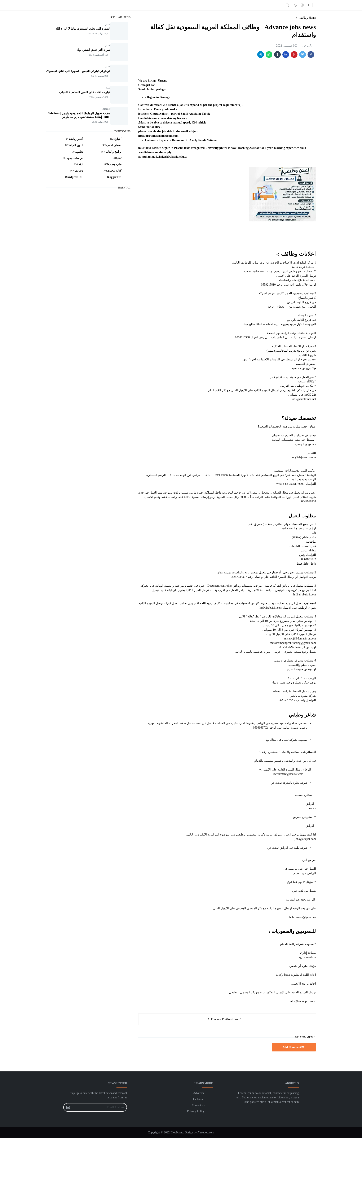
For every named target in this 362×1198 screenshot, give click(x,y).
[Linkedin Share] (285, 54)
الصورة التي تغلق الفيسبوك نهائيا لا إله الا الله (83, 28)
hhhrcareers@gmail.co (302, 917)
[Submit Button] (68, 1107)
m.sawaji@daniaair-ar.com (300, 638)
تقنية (108, 87)
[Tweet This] (302, 54)
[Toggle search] (287, 5)
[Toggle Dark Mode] (295, 5)
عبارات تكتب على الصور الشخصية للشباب (84, 92)
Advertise (198, 1093)
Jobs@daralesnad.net (303, 399)
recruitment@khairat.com (288, 774)
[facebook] (308, 5)
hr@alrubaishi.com (304, 594)
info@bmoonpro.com (302, 1001)
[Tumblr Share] (277, 54)
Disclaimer (198, 1099)
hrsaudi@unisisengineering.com (158, 135)
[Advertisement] (236, 1167)
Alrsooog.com (205, 1132)
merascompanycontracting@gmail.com (293, 642)
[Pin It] (294, 54)
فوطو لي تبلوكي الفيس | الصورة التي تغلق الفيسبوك (78, 71)
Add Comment (291, 1047)
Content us (198, 1105)
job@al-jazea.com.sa (303, 457)
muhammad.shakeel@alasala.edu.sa (164, 156)
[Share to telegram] (260, 54)
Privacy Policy (195, 1111)
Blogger (106, 108)
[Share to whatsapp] (269, 54)
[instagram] (302, 5)
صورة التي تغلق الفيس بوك (93, 49)
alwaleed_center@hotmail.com (297, 280)
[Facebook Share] (311, 54)
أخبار (107, 24)
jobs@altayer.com (305, 839)
